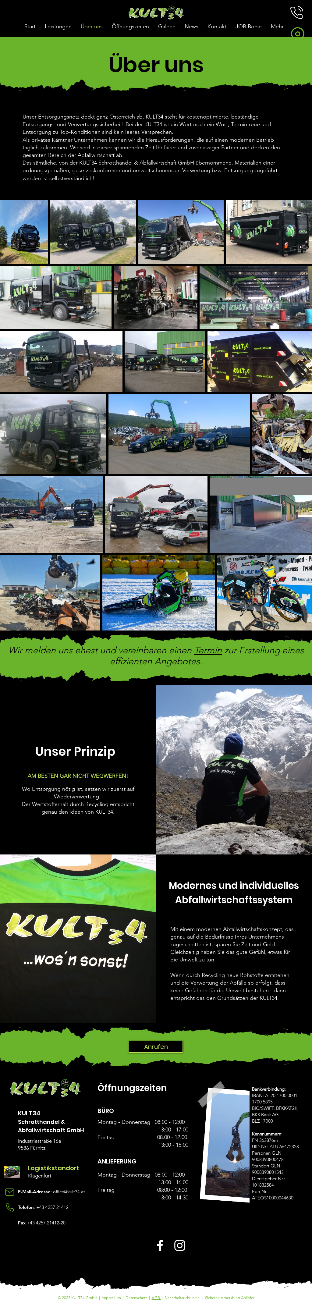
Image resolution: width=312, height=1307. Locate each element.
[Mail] (10, 1192)
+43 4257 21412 (52, 1207)
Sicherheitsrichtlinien (182, 1297)
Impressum (111, 1297)
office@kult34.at (69, 1192)
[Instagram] (179, 1245)
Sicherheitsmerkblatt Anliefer (229, 1297)
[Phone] (10, 1207)
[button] (296, 12)
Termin (208, 650)
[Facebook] (160, 1245)
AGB (156, 1297)
